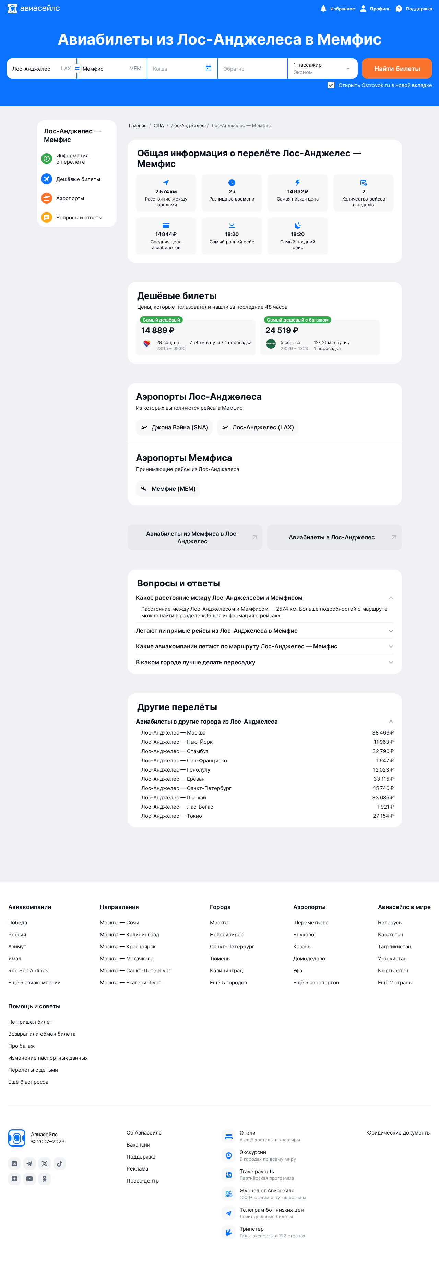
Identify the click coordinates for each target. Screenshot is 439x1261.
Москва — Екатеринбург (130, 982)
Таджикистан (394, 946)
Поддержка (141, 1156)
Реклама (137, 1168)
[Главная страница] (33, 8)
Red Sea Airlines (28, 970)
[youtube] (29, 1179)
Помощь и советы (34, 1006)
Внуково (303, 934)
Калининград (226, 970)
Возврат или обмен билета (41, 1034)
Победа (17, 922)
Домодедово (309, 958)
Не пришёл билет (30, 1022)
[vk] (14, 1164)
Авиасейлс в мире (404, 907)
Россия (17, 934)
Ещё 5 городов (228, 982)
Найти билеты (397, 69)
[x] (44, 1164)
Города (220, 907)
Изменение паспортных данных (48, 1058)
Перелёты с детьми (33, 1070)
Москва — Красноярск (128, 946)
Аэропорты (309, 907)
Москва (219, 922)
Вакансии (138, 1144)
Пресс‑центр (143, 1180)
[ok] (44, 1179)
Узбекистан (392, 958)
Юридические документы (398, 1132)
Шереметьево (311, 922)
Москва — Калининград (129, 934)
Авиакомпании (29, 907)
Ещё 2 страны (395, 982)
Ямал (14, 958)
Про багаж (21, 1046)
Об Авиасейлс (144, 1132)
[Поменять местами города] (76, 68)
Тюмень (220, 958)
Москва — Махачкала (126, 958)
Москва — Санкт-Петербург (135, 970)
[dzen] (14, 1179)
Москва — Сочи (119, 922)
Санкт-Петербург (232, 946)
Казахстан (390, 934)
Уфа (297, 970)
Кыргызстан (393, 970)
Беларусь (390, 922)
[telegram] (29, 1164)
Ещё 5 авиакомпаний (34, 982)
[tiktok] (60, 1164)
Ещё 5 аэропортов (316, 982)
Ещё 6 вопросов (28, 1082)
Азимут (17, 946)
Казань (301, 946)
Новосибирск (226, 934)
